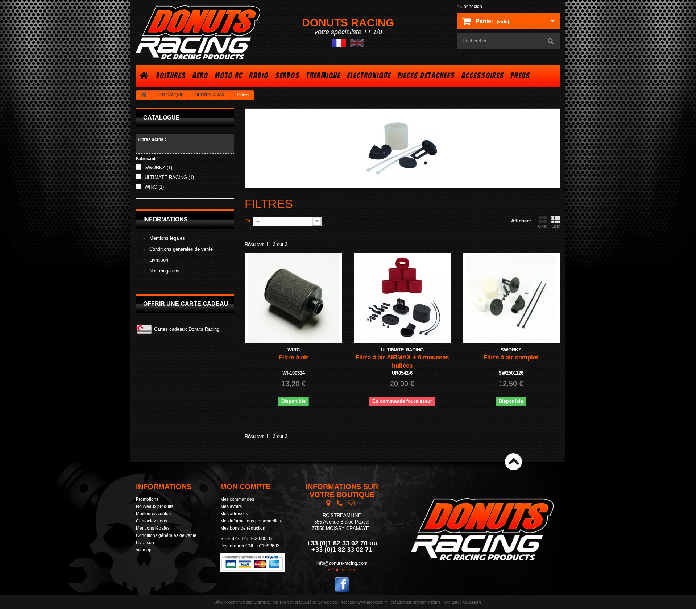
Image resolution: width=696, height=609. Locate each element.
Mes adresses (234, 513)
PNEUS (520, 75)
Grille (542, 226)
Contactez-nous (151, 521)
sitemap (144, 549)
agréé (457, 602)
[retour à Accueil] (143, 95)
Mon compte (245, 487)
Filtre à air (293, 357)
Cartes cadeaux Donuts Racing (186, 329)
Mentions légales (166, 238)
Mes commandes (237, 499)
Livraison (158, 260)
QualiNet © (472, 602)
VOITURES (171, 75)
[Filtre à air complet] (511, 298)
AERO (200, 75)
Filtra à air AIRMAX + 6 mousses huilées (402, 361)
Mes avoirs (231, 506)
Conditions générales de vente (180, 249)
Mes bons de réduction (242, 528)
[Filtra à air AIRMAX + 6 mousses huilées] (402, 298)
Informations (165, 219)
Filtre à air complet (511, 357)
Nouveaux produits (154, 506)
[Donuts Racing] (203, 32)
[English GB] (357, 42)
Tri (247, 221)
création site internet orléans (415, 602)
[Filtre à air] (293, 298)
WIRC (154, 187)
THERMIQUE (323, 75)
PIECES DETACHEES (426, 75)
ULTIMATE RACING (169, 177)
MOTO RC (229, 75)
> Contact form (342, 569)
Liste (556, 226)
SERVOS (287, 75)
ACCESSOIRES (482, 75)
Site (447, 602)
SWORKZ (158, 167)
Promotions (147, 499)
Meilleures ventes (153, 513)
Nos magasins (163, 271)
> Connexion (469, 6)
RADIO (259, 75)
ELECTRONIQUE (369, 75)
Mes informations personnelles (250, 521)
